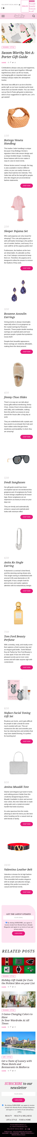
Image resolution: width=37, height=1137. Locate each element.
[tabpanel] (18, 117)
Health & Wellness (23, 1116)
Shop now (26, 185)
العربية (31, 11)
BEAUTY (8, 1116)
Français (32, 9)
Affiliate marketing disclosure (22, 1131)
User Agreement (14, 1133)
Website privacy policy (18, 1134)
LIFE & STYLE (11, 1120)
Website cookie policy (27, 1133)
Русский (32, 4)
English (25, 6)
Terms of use (8, 1131)
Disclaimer (5, 1133)
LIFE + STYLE (7, 1057)
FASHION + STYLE (8, 47)
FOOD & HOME (25, 1120)
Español (32, 6)
